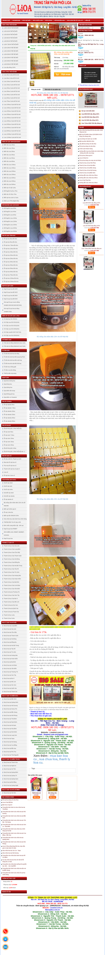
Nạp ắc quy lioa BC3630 (11, 295)
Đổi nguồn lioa (60, 20)
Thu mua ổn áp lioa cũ (10, 465)
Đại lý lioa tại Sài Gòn (10, 793)
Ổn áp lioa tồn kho (8, 235)
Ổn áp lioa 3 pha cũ (9, 475)
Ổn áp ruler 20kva (9, 445)
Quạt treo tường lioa (9, 381)
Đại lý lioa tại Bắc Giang (10, 712)
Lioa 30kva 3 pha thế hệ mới (12, 91)
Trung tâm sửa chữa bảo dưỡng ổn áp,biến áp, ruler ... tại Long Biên (14, 865)
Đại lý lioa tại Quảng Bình (11, 772)
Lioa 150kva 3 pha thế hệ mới (12, 108)
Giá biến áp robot (9, 493)
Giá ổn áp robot (8, 483)
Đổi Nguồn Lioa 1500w (10, 224)
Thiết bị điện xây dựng (10, 373)
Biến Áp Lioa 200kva (9, 171)
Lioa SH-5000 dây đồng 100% (89, 120)
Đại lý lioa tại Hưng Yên (10, 709)
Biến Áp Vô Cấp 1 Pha (10, 194)
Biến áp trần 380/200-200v (11, 515)
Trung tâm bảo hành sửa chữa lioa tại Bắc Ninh (14, 817)
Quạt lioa (5, 377)
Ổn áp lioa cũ (6, 456)
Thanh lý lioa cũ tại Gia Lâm (11, 546)
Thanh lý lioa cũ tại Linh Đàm (12, 585)
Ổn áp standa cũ (8, 499)
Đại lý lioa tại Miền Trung (11, 759)
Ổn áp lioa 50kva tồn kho (11, 268)
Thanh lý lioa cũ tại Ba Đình (11, 582)
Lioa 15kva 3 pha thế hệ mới (12, 85)
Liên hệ (87, 20)
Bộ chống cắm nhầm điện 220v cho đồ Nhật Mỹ (14, 504)
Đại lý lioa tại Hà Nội (9, 622)
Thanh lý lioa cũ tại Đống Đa (12, 562)
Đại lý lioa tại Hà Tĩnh (10, 769)
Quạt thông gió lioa (9, 394)
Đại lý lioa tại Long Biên (10, 625)
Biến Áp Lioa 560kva (9, 184)
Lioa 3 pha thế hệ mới (9, 71)
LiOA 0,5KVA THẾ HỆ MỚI (11, 28)
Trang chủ (6, 20)
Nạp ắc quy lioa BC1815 (11, 292)
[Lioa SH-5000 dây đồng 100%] (88, 203)
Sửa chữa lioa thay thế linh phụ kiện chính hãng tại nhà (91, 131)
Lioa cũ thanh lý (83, 158)
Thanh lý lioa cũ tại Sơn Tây (11, 595)
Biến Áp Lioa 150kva (9, 168)
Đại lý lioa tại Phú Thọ (10, 751)
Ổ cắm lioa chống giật (10, 367)
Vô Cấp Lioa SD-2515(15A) (11, 325)
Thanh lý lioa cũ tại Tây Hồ (11, 569)
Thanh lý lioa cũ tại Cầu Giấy (12, 552)
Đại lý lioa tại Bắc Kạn (10, 748)
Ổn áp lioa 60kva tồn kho (11, 271)
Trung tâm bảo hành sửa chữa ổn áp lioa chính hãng (13, 873)
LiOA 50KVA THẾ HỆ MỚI (11, 64)
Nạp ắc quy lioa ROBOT (10, 529)
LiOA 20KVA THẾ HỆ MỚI (11, 54)
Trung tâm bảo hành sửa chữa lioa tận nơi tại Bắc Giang (14, 869)
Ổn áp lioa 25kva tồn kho (11, 258)
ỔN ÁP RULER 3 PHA (10, 448)
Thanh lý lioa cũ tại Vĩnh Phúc (87, 163)
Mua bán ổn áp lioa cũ (75, 20)
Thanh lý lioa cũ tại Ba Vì (11, 598)
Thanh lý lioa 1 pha (9, 615)
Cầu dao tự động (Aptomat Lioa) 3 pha (14, 346)
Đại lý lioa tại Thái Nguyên (11, 755)
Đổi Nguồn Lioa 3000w (10, 231)
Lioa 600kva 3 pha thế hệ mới (12, 127)
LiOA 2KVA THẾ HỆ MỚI (10, 34)
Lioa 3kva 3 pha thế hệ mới (11, 75)
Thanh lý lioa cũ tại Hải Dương (87, 170)
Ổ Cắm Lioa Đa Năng (10, 370)
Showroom (16, 20)
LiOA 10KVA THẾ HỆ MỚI (11, 47)
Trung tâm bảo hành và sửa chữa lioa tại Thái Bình (13, 808)
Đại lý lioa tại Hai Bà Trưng (11, 645)
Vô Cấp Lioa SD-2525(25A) (11, 329)
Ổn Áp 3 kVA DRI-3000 (87, 111)
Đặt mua (63, 74)
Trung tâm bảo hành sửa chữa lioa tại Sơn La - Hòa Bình (14, 825)
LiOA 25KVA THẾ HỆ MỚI (11, 57)
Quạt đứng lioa (8, 387)
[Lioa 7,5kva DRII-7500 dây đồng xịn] (88, 225)
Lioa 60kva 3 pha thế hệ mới (12, 98)
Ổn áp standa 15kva (9, 414)
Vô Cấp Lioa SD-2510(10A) (11, 322)
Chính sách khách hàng (86, 148)
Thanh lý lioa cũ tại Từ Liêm (11, 572)
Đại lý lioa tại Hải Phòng (10, 715)
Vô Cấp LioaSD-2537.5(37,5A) (12, 332)
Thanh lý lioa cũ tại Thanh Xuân (13, 555)
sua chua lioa (48, 759)
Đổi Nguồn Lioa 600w (10, 215)
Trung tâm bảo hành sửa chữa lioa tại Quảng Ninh (12, 838)
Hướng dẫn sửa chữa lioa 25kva (88, 182)
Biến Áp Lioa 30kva (9, 155)
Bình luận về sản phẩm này (53, 89)
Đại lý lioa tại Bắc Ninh (10, 699)
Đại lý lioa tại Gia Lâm (10, 629)
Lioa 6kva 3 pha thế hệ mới (11, 78)
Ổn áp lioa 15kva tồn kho (11, 252)
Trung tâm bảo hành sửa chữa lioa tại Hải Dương (14, 812)
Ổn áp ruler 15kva (9, 441)
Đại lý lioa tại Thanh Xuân (11, 635)
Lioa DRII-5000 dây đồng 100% (89, 114)
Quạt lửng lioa (8, 384)
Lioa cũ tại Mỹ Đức (7, 802)
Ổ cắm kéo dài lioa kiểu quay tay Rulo (14, 357)
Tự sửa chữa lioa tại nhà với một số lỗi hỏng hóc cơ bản (13, 860)
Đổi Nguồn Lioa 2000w (10, 228)
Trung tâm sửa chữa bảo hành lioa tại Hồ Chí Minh (13, 856)
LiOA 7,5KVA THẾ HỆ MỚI (11, 44)
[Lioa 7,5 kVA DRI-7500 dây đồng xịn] (88, 248)
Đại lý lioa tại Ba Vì (9, 678)
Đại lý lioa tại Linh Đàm (10, 665)
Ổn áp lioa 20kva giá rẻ (85, 155)
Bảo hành (48, 20)
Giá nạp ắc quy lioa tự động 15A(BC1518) (11, 310)
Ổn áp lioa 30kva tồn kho (11, 262)
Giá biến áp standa (9, 496)
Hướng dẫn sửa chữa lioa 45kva (88, 175)
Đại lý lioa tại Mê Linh (10, 681)
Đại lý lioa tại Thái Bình (10, 719)
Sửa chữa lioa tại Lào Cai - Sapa (11, 850)
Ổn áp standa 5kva (9, 404)
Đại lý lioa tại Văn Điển (10, 668)
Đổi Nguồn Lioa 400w (10, 211)
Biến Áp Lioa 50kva (9, 158)
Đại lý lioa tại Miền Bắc (10, 696)
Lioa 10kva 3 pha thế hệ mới (12, 81)
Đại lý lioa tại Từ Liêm (10, 652)
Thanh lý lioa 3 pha (9, 618)
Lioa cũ (6, 472)
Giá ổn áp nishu (8, 489)
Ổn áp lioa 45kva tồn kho (11, 265)
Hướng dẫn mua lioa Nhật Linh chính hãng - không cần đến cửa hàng (91, 152)
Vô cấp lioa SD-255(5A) (10, 319)
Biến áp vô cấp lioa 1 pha (10, 316)
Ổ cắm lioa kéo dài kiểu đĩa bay (12, 363)
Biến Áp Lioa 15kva (9, 148)
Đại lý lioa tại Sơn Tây (10, 675)
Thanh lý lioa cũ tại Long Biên (12, 549)
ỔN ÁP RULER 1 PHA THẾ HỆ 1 (13, 428)
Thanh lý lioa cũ (8, 542)
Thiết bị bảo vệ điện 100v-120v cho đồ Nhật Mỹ (36, 793)
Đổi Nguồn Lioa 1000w (10, 218)
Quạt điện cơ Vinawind (10, 397)
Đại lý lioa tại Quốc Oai (10, 688)
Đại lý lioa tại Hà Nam (10, 725)
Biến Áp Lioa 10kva (9, 145)
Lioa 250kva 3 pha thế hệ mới (12, 114)
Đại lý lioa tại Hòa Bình (10, 728)
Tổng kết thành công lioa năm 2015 (89, 85)
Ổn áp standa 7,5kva (9, 408)
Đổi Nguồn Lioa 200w (10, 208)
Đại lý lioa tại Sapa (9, 738)
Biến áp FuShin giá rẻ (10, 509)
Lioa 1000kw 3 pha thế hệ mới (12, 134)
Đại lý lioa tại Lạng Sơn (10, 735)
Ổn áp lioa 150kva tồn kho (11, 281)
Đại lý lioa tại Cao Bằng (10, 745)
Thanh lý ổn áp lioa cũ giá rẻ (12, 469)
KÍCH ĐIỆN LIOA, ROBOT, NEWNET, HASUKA (14, 533)
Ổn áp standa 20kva (9, 418)
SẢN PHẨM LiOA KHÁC (9, 479)
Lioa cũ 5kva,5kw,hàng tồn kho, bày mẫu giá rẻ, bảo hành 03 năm (13, 847)
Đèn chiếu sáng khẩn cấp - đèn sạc (14, 525)
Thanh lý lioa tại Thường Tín (12, 592)
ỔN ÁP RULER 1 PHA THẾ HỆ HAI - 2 (14, 451)
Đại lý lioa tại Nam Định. (10, 722)
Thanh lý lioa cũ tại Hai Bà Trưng (13, 565)
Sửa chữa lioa (38, 20)
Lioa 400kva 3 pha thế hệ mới (12, 121)
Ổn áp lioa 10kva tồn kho (11, 248)
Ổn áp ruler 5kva (8, 432)
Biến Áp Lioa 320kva (9, 178)
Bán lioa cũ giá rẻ (7, 805)
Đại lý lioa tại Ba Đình (10, 662)
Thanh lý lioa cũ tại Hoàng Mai (12, 575)
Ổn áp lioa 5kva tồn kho (10, 242)
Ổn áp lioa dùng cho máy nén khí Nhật (90, 160)
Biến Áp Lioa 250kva (9, 174)
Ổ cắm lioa (6, 350)
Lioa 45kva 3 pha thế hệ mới (12, 94)
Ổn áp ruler (6, 425)
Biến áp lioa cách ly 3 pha (11, 197)
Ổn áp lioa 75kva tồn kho (11, 275)
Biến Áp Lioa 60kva (9, 161)
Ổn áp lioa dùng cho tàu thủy (10, 800)
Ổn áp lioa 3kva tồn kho (10, 238)
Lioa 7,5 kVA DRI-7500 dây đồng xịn (92, 257)
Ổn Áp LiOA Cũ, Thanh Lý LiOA (12, 459)
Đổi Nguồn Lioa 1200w (10, 221)
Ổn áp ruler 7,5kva (9, 435)
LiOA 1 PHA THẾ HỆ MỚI (9, 25)
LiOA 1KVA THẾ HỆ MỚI (10, 31)
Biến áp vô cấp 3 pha (10, 187)
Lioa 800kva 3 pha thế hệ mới (12, 131)
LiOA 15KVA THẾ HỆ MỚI (11, 51)
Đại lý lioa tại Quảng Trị (10, 775)
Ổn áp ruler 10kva (9, 438)
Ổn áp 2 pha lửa (8, 512)
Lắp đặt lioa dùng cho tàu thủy (87, 144)
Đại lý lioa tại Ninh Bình (10, 732)
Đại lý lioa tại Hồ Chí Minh (11, 789)
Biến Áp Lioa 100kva (9, 164)
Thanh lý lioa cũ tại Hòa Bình (87, 165)
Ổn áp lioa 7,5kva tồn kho (11, 245)
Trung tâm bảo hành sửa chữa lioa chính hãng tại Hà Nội (13, 829)
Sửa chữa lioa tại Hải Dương (10, 853)
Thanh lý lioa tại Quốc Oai (11, 608)
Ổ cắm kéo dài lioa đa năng (11, 353)
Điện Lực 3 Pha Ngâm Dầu (11, 201)
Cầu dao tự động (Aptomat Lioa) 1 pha (14, 343)
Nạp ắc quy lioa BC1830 (11, 289)
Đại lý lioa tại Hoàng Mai (11, 655)
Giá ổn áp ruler (8, 486)
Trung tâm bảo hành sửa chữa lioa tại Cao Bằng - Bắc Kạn (14, 834)
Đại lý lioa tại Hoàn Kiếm (11, 658)
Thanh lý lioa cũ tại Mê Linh (11, 602)
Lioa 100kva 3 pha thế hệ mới (12, 104)
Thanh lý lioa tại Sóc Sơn (11, 605)
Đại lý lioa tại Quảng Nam (11, 779)
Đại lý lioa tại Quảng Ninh (11, 702)
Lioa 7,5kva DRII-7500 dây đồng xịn (90, 123)
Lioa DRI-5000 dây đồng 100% (89, 117)
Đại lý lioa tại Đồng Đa (10, 642)
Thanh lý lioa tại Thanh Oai (11, 611)
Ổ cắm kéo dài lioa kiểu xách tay (13, 360)
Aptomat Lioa (6, 339)
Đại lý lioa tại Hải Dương (11, 705)
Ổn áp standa (7, 401)
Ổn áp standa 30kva (9, 421)
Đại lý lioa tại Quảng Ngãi (11, 785)
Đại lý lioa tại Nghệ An (10, 765)
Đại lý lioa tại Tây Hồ (9, 649)
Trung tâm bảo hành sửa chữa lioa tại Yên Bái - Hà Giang (14, 821)
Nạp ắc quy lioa (7, 286)
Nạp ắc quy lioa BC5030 (11, 299)
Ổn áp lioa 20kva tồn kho (11, 255)
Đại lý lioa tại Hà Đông (10, 639)
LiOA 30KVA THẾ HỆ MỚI (11, 61)
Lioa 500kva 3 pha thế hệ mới (12, 124)
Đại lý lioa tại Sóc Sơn (10, 685)
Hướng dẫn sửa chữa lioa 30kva (88, 177)
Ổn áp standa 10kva (9, 411)
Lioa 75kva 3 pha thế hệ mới (12, 101)
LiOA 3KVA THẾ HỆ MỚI (10, 38)
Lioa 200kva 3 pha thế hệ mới (12, 111)
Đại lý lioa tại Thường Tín (11, 672)
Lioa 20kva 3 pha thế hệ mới (12, 88)
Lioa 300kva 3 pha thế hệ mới (12, 117)
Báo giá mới (26, 20)
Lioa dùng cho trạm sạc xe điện (88, 139)
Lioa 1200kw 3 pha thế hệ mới (12, 137)
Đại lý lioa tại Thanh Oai (10, 691)
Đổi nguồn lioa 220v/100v (10, 205)
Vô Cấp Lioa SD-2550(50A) (11, 335)
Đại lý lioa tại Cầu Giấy (10, 632)
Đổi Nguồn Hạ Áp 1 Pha (10, 191)
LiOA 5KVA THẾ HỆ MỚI (10, 41)
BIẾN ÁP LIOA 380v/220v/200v (11, 141)
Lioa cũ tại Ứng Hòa (85, 180)
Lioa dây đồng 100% (9, 67)
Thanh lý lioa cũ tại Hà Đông (12, 559)
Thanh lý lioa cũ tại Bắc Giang (87, 168)
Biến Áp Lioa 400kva (9, 181)
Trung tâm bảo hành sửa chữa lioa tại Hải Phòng (14, 842)
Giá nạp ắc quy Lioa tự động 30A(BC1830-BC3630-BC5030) (13, 303)
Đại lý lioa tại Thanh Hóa (11, 762)
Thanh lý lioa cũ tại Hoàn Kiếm (12, 579)
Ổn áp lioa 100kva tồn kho (11, 278)
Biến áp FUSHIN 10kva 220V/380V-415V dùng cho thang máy (90, 135)
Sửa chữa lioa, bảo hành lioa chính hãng (15, 519)
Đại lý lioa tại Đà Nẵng (10, 782)
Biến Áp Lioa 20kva (9, 151)
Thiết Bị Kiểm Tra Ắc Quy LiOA (12, 522)
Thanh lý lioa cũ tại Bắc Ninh (87, 173)
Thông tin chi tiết (36, 89)
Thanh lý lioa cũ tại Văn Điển (12, 588)
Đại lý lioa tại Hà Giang (10, 742)
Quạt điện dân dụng (9, 390)
